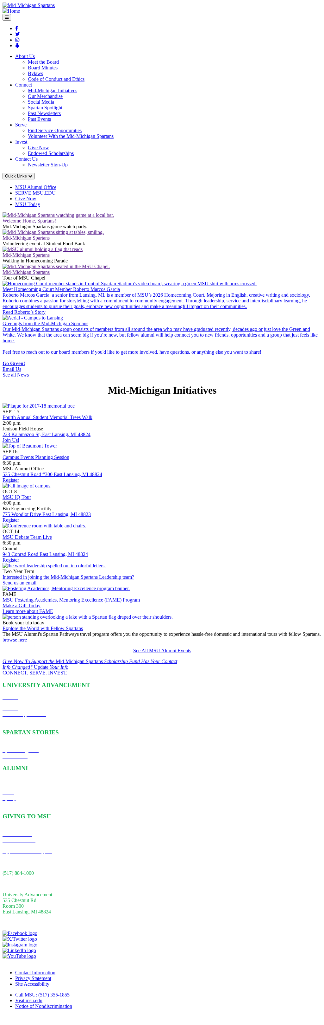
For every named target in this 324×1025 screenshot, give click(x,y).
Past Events (39, 119)
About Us (25, 56)
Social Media (41, 102)
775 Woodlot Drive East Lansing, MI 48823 (47, 514)
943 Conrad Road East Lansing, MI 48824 (45, 554)
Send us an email (19, 582)
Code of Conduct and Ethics (56, 79)
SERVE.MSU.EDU (35, 193)
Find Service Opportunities (55, 130)
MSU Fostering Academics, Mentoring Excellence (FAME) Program (71, 600)
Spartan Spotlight (45, 107)
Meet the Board (43, 62)
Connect (23, 84)
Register (11, 480)
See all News (16, 374)
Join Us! (11, 440)
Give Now (38, 147)
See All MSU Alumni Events (162, 650)
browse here (15, 639)
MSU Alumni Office (35, 187)
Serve (21, 124)
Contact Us (26, 159)
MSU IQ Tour (17, 497)
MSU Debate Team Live (27, 537)
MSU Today (27, 204)
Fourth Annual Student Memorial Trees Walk (47, 417)
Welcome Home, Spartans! (29, 220)
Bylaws (35, 73)
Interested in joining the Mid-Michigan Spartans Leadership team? (68, 577)
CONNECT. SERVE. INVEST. (35, 672)
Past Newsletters (44, 113)
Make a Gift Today (21, 605)
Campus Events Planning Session (36, 457)
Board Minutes (43, 67)
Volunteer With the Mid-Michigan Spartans (71, 136)
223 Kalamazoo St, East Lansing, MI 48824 (46, 434)
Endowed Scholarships (51, 153)
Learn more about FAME (28, 611)
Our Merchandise (45, 96)
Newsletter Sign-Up (48, 164)
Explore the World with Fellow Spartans (43, 628)
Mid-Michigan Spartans (26, 238)
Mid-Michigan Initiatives (52, 90)
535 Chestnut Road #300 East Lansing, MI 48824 (52, 474)
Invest (21, 142)
